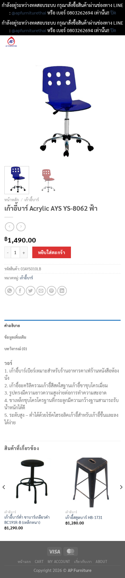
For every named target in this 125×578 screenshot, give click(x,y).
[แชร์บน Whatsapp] (10, 291)
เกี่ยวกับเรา (83, 561)
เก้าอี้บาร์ (31, 199)
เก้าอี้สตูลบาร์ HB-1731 (83, 517)
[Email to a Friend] (41, 291)
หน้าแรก (24, 561)
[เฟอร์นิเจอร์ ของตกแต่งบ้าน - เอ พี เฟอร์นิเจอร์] (28, 42)
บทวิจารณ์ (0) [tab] (15, 348)
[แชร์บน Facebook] (20, 291)
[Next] (111, 111)
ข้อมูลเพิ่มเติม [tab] (15, 337)
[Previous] (14, 111)
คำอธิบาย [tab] (12, 325)
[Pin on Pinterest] (51, 291)
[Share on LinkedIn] (62, 291)
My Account (59, 561)
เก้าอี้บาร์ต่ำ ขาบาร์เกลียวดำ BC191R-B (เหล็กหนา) (27, 520)
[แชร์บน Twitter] (30, 291)
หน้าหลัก (11, 199)
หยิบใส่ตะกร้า (51, 252)
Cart (39, 561)
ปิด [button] (113, 13)
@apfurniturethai (29, 13)
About (101, 561)
